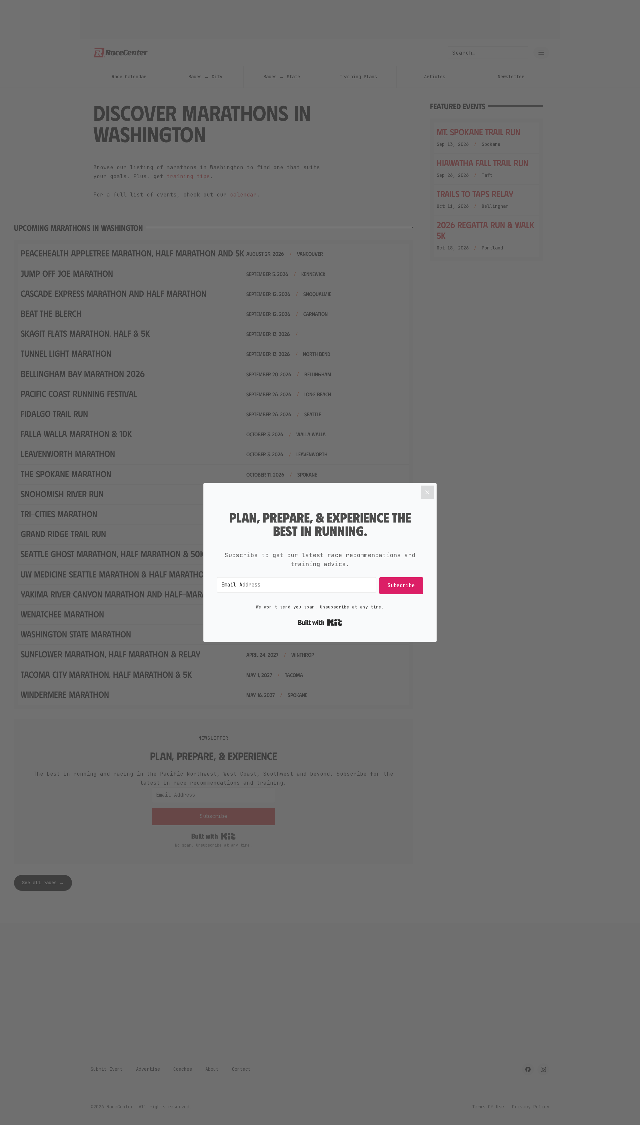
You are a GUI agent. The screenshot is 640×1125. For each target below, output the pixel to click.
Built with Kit (320, 622)
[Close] (427, 492)
